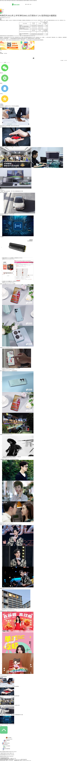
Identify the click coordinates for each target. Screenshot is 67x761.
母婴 (17, 0)
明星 (9, 0)
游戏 (12, 0)
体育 (7, 0)
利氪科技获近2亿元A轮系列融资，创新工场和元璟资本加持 (9, 125)
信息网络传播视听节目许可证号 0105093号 (7, 754)
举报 (0, 52)
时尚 (11, 0)
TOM (1, 674)
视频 (24, 0)
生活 (16, 0)
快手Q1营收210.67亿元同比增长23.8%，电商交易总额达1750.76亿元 (13, 608)
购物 (34, 0)
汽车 (32, 0)
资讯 (2, 0)
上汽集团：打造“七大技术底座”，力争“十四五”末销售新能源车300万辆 (11, 191)
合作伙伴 (7, 758)
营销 (19, 0)
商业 (22, 0)
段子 (29, 0)
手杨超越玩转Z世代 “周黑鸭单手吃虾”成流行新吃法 (8, 611)
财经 (26, 0)
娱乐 (5, 0)
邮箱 (21, 0)
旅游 (14, 0)
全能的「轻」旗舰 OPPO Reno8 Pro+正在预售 (7, 283)
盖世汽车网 (2, 192)
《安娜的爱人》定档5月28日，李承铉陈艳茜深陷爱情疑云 (9, 459)
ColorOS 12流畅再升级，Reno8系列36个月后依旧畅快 (11, 368)
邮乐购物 (4, 758)
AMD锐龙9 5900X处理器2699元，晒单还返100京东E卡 (11, 281)
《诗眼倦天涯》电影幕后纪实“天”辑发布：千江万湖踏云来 (11, 456)
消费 (31, 0)
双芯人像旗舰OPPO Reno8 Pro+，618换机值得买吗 (8, 370)
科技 (36, 0)
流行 (4, 0)
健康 (27, 0)
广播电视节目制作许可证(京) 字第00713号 (7, 753)
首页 (0, 0)
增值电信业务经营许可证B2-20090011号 (6, 756)
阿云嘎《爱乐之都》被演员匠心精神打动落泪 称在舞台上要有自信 (10, 524)
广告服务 (11, 758)
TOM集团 (1, 758)
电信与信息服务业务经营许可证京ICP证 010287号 (8, 751)
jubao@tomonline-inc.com (26, 760)
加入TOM (14, 758)
